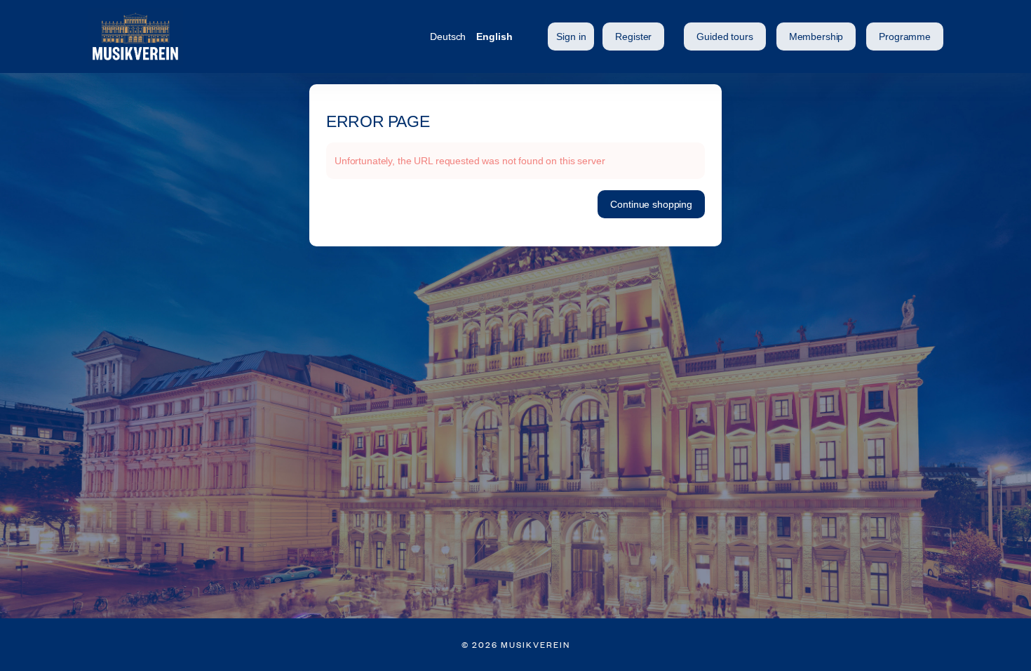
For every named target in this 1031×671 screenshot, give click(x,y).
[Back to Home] (228, 36)
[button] (724, 36)
